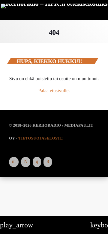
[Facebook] (48, 162)
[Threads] (25, 162)
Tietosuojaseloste (40, 138)
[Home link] (54, 10)
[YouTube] (14, 162)
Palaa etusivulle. (54, 90)
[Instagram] (37, 162)
